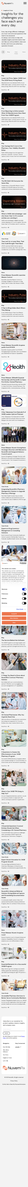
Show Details (19, 609)
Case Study (16, 52)
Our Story (5, 1055)
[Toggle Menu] (25, 3)
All (3, 52)
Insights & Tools (7, 1058)
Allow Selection (14, 618)
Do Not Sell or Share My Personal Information (14, 1084)
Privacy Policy (14, 1081)
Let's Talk (5, 1061)
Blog (8, 52)
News (24, 52)
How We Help (6, 1047)
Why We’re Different (6, 1051)
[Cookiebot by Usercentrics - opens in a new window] (20, 563)
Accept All (14, 613)
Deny (14, 622)
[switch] (24, 594)
